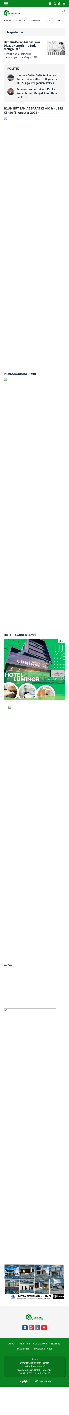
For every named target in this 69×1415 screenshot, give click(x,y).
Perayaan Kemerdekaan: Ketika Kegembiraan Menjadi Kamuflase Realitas (37, 93)
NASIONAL (21, 20)
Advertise (24, 1343)
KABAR (7, 20)
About (11, 1343)
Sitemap (55, 1343)
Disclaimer (23, 1348)
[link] (50, 3)
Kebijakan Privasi (42, 1348)
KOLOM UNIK (53, 20)
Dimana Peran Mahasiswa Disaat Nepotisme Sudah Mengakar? (22, 45)
